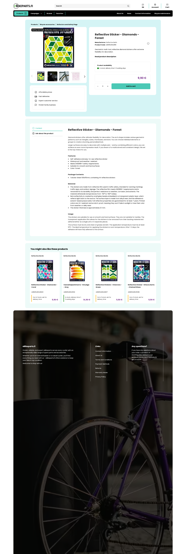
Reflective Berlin (111, 42)
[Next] (84, 76)
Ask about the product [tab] (44, 133)
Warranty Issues (101, 372)
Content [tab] (38, 128)
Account (155, 7)
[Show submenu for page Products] (26, 13)
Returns (98, 368)
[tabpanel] (107, 179)
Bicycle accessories (47, 24)
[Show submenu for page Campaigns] (42, 13)
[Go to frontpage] (23, 6)
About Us (120, 13)
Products (19, 13)
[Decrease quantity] (98, 86)
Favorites (59, 13)
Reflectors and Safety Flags (67, 24)
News (129, 13)
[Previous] (32, 76)
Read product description (105, 56)
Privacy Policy (100, 377)
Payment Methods (102, 364)
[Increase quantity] (108, 86)
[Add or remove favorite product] (148, 44)
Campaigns (35, 13)
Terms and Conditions (103, 360)
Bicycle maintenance (162, 13)
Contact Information (143, 13)
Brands (49, 13)
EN (143, 7)
